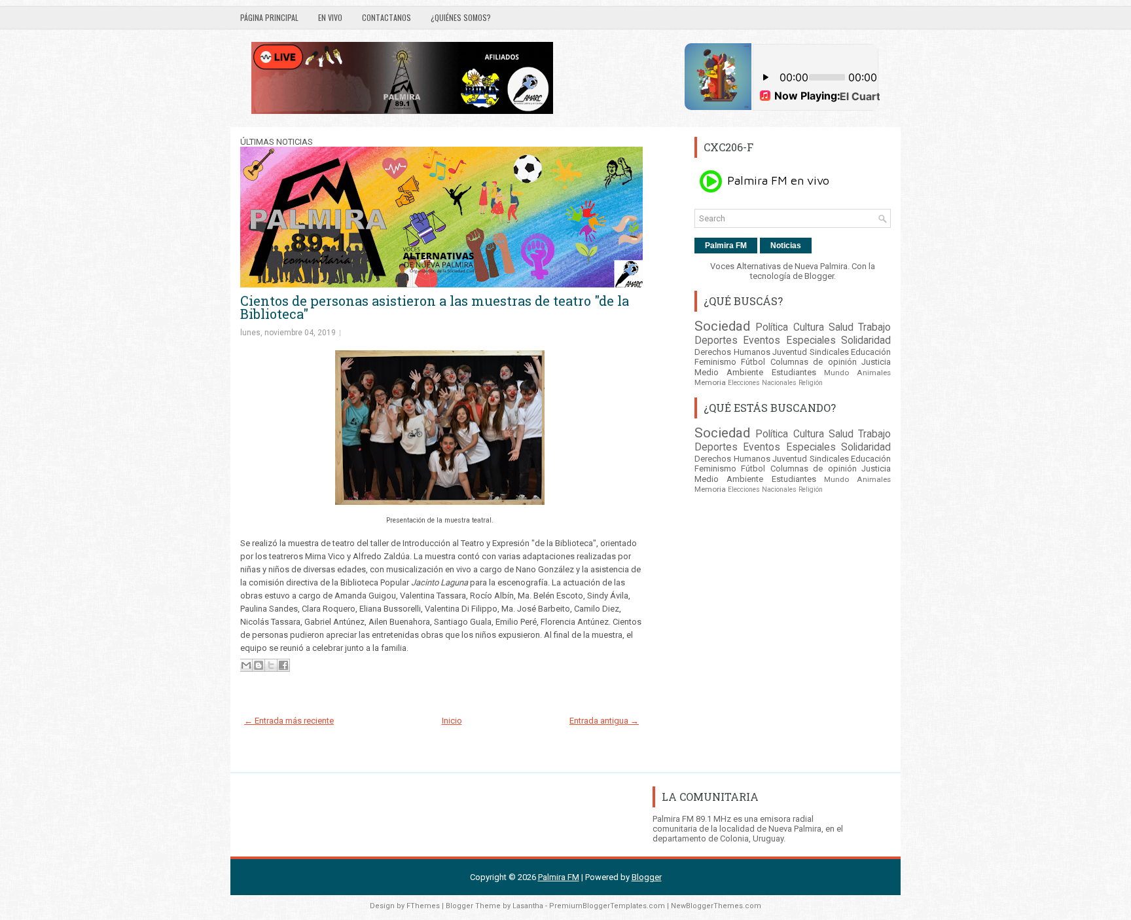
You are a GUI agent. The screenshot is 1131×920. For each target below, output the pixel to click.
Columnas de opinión (813, 362)
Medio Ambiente (728, 372)
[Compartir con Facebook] (283, 665)
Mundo (836, 372)
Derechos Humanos (732, 352)
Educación (871, 352)
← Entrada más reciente (289, 721)
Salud (841, 327)
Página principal (269, 17)
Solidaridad (866, 340)
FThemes (423, 906)
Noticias (785, 245)
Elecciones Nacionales (762, 382)
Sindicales (829, 352)
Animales (874, 372)
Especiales (811, 340)
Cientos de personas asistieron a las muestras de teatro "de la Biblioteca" (434, 307)
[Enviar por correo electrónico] (246, 665)
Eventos (761, 340)
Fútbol (753, 362)
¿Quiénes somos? (461, 17)
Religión (811, 382)
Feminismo (715, 362)
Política (771, 327)
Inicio (452, 721)
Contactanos (386, 17)
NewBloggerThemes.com (716, 906)
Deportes (716, 340)
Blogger (819, 276)
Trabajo (874, 327)
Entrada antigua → (604, 721)
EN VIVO (330, 17)
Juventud (789, 352)
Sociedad (722, 326)
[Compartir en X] (271, 665)
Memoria (710, 382)
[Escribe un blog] (258, 665)
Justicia (876, 362)
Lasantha (527, 906)
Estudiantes (794, 372)
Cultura (808, 327)
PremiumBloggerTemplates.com (607, 906)
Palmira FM (726, 245)
